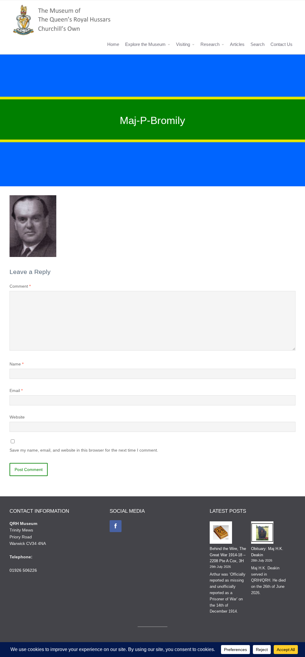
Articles (237, 44)
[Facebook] (116, 526)
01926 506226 (23, 570)
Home (113, 44)
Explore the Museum (145, 44)
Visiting (183, 44)
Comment (20, 286)
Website (17, 417)
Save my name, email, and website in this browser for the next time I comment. (84, 450)
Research (210, 44)
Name (17, 364)
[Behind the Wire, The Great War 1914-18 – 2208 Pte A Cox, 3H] (221, 533)
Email (16, 390)
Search (257, 44)
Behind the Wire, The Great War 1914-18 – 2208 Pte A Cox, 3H (228, 554)
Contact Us (281, 44)
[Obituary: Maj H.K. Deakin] (262, 533)
